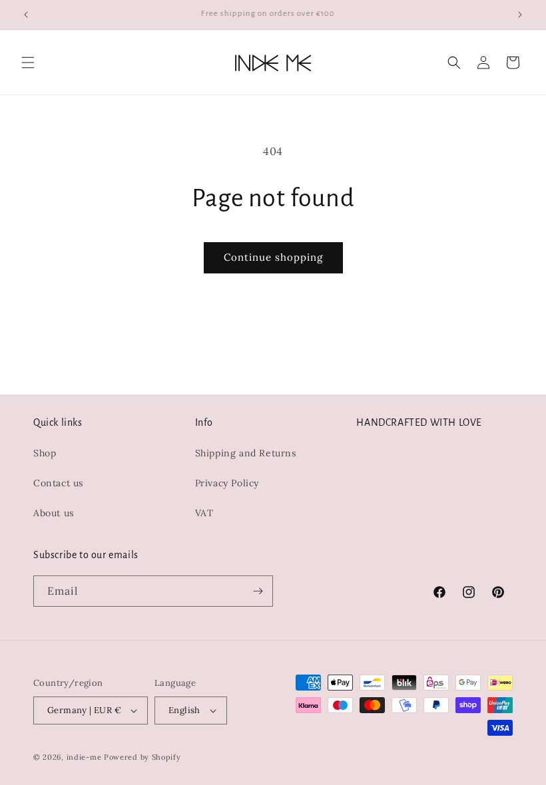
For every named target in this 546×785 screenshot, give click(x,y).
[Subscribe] (257, 591)
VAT (204, 513)
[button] (28, 62)
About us (53, 513)
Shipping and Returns (245, 453)
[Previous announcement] (26, 14)
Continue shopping (273, 257)
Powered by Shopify (142, 757)
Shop (44, 453)
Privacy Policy (227, 483)
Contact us (58, 483)
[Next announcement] (520, 14)
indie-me (84, 757)
